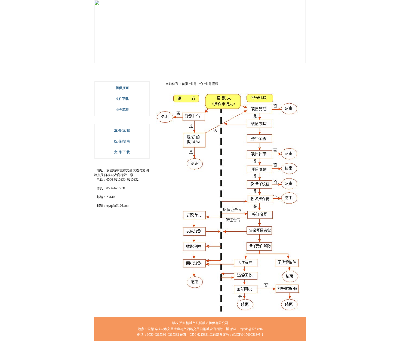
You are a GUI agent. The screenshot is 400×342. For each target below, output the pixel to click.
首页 (185, 84)
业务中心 (196, 84)
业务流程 (211, 84)
